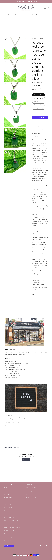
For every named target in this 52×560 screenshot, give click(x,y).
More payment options (40, 121)
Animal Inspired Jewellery (10, 530)
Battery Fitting (7, 504)
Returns (7, 381)
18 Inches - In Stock (38, 98)
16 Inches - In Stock (38, 94)
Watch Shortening (8, 510)
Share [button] (34, 294)
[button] (3, 7)
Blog (5, 533)
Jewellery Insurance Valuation (11, 520)
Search (5, 487)
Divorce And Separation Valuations (12, 527)
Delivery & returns (8, 497)
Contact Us (6, 494)
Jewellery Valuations (9, 517)
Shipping (40, 88)
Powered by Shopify (32, 557)
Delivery (7, 425)
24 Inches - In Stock (38, 108)
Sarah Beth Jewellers (23, 557)
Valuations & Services (9, 514)
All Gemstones (11, 14)
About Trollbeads (8, 537)
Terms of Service (8, 540)
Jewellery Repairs (8, 507)
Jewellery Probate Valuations (11, 524)
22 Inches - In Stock (38, 104)
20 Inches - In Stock (38, 101)
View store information (38, 129)
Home (5, 14)
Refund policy (7, 500)
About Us (6, 491)
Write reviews (26, 459)
